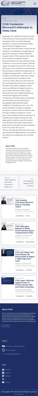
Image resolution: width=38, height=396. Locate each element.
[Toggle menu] (35, 4)
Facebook (8, 370)
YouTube (7, 382)
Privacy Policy (19, 394)
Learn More (5, 326)
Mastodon (8, 376)
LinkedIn (8, 373)
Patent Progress (10, 350)
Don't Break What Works (13, 354)
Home (4, 18)
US (15, 20)
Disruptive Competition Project (15, 346)
